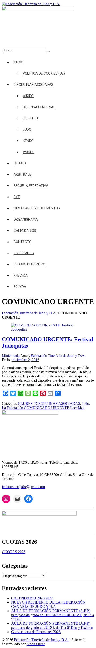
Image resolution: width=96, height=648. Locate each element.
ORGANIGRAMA (26, 219)
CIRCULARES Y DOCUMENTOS (37, 208)
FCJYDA (20, 287)
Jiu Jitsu (30, 118)
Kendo (28, 141)
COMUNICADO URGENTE (46, 408)
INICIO (18, 62)
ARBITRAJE (22, 174)
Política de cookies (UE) (44, 73)
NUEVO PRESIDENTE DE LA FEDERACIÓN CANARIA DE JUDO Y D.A (48, 604)
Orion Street (36, 644)
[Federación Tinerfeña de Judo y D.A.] (31, 4)
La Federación (12, 408)
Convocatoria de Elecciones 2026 (36, 632)
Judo (27, 129)
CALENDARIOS (25, 230)
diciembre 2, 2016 (25, 360)
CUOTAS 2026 (13, 552)
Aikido (28, 96)
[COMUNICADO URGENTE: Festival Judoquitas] (48, 329)
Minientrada (11, 356)
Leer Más (77, 408)
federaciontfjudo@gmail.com (23, 487)
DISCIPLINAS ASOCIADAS (33, 85)
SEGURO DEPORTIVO (29, 264)
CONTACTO (22, 242)
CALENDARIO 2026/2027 (32, 598)
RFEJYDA (21, 275)
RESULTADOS (24, 253)
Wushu (28, 152)
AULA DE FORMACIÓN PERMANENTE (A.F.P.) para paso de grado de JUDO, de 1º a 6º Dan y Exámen (52, 625)
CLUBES (20, 163)
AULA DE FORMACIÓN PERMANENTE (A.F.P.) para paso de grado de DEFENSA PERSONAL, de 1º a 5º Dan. (52, 615)
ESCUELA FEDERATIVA (31, 186)
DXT (17, 197)
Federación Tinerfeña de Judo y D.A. (58, 356)
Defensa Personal (39, 107)
